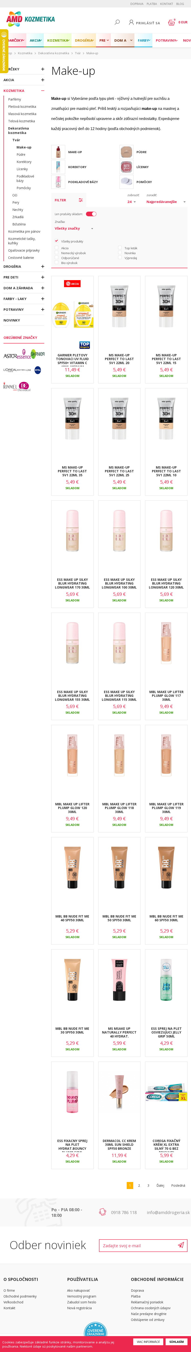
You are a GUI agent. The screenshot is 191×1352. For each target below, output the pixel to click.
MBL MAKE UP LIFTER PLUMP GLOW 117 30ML (166, 696)
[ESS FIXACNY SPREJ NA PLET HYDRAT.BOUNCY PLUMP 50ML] (72, 1096)
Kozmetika (57, 40)
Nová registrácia (79, 1308)
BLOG (180, 4)
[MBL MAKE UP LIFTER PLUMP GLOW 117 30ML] (166, 647)
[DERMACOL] (24, 386)
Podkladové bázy (25, 178)
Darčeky (15, 40)
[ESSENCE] (24, 354)
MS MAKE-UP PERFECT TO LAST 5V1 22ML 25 (119, 471)
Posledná (178, 1185)
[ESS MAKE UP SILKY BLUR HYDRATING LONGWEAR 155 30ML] (72, 647)
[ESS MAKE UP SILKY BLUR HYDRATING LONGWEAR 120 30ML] (166, 535)
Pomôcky (24, 188)
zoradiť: (152, 195)
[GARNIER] (38, 354)
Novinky (11, 320)
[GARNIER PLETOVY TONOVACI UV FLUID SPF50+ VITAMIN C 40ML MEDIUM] (72, 319)
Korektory (24, 161)
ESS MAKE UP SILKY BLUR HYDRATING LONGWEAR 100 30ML (119, 583)
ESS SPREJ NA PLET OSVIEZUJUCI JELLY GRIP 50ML (166, 1032)
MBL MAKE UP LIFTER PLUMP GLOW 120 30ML (72, 808)
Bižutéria (19, 224)
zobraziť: (133, 195)
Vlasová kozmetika (22, 114)
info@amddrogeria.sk (168, 1212)
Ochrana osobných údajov (151, 1308)
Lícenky (22, 169)
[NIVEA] (38, 370)
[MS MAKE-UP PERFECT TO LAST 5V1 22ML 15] (166, 311)
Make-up (92, 53)
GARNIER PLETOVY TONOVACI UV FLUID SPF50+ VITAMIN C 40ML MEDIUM (72, 359)
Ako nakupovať (78, 1290)
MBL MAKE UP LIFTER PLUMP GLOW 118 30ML (119, 808)
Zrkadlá (18, 217)
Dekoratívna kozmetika (53, 53)
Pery (15, 202)
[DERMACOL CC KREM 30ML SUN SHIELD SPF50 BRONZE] (119, 1096)
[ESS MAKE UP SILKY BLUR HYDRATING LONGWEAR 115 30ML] (119, 647)
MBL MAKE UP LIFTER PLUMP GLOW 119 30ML (166, 808)
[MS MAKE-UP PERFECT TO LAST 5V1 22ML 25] (119, 423)
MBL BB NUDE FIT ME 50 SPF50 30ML (119, 918)
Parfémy (14, 99)
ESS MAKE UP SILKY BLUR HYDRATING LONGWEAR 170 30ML (72, 583)
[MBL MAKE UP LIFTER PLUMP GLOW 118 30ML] (119, 760)
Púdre (21, 154)
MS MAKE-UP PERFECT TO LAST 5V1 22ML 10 (166, 471)
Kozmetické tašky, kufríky (22, 240)
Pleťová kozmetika (22, 106)
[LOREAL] (10, 370)
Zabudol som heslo (81, 1302)
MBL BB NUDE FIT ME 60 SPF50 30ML (166, 918)
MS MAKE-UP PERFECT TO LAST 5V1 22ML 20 (119, 359)
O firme (9, 1290)
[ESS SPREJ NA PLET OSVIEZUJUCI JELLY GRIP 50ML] (166, 984)
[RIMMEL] (10, 386)
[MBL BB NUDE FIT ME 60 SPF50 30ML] (166, 872)
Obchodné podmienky (20, 1296)
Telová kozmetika (21, 121)
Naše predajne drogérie (149, 1314)
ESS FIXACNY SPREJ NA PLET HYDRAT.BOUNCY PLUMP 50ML (72, 1145)
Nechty (17, 209)
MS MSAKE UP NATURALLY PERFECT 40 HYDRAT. (119, 1032)
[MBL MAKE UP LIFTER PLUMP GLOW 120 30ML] (72, 760)
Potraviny (166, 40)
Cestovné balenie (21, 257)
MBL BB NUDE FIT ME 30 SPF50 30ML (72, 1030)
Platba (152, 4)
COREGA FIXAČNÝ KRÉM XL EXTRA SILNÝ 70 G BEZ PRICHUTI (166, 1145)
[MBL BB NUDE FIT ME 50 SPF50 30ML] (119, 872)
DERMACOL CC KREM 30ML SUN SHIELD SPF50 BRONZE (119, 1145)
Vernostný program (81, 1296)
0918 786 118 (124, 1212)
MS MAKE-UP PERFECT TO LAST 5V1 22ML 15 (166, 359)
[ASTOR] (10, 354)
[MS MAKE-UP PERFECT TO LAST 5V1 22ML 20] (119, 311)
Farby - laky (143, 42)
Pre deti (103, 42)
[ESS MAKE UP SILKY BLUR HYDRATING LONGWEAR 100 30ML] (119, 535)
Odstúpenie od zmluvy (147, 1319)
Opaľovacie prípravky (24, 250)
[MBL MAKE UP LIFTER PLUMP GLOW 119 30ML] (166, 760)
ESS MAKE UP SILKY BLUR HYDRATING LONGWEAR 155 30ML (72, 696)
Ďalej (160, 1185)
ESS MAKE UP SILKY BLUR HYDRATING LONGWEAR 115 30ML (119, 696)
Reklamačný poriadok (147, 1302)
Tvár (78, 53)
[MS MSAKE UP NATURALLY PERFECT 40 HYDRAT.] (119, 984)
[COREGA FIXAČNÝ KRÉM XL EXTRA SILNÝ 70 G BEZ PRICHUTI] (166, 1096)
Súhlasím (176, 1342)
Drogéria (83, 40)
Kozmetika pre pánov (24, 231)
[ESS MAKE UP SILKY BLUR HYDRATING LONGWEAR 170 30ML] (72, 535)
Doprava (136, 4)
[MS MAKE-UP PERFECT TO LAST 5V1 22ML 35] (72, 423)
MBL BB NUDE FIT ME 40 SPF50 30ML (72, 918)
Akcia (35, 40)
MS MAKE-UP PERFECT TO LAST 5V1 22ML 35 (72, 471)
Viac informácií (148, 1342)
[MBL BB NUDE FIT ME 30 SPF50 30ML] (72, 984)
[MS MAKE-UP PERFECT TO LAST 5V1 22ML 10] (166, 423)
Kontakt (166, 4)
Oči (14, 195)
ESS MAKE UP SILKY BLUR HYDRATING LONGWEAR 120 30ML (166, 583)
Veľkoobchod (13, 1302)
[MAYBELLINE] (24, 370)
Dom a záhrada (122, 42)
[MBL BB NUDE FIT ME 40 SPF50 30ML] (72, 872)
